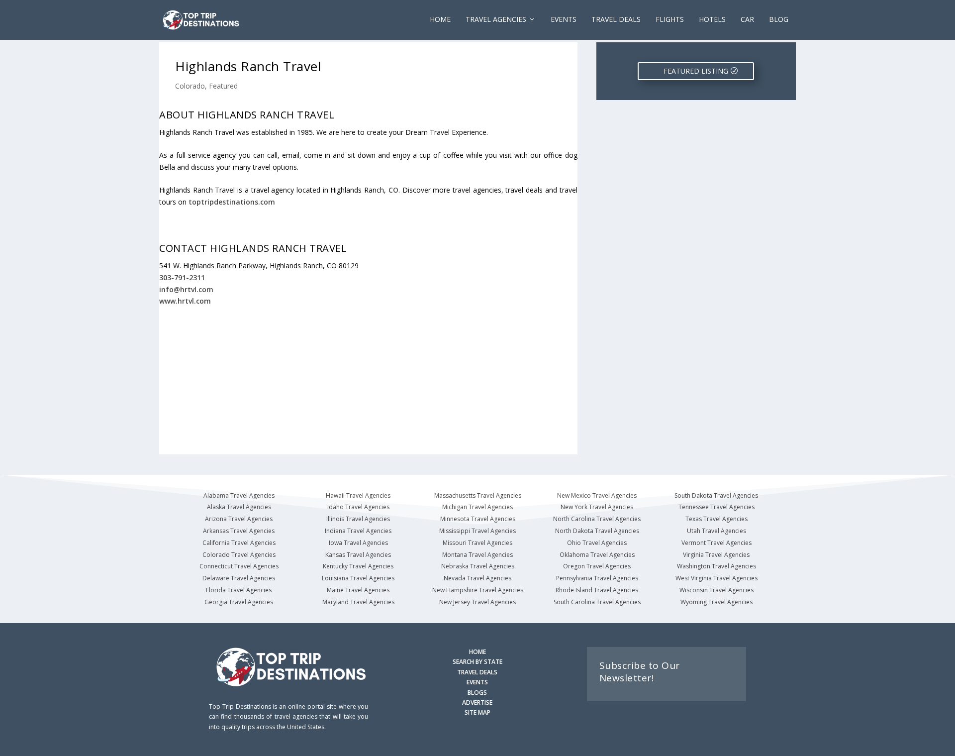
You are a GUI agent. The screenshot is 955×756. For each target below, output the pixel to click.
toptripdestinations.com (232, 202)
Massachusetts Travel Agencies (477, 495)
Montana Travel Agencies (477, 554)
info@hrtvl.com (186, 289)
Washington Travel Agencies (716, 566)
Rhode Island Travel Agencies (597, 590)
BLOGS (477, 692)
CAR (747, 19)
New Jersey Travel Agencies (477, 602)
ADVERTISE (477, 702)
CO (393, 190)
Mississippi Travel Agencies (477, 531)
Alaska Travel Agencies (239, 507)
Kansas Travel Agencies (358, 554)
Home (440, 19)
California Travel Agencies (239, 543)
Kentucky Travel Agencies (358, 566)
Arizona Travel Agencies (239, 519)
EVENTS (563, 19)
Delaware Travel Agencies (238, 578)
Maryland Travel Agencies (358, 602)
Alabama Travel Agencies (239, 495)
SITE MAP (477, 712)
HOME (477, 652)
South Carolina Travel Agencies (597, 602)
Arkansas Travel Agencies (239, 531)
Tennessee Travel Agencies (716, 507)
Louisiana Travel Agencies (358, 578)
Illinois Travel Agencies (358, 519)
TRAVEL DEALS (477, 672)
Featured (223, 86)
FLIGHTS (670, 19)
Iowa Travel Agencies (358, 543)
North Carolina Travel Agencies (597, 519)
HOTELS (712, 19)
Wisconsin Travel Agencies (716, 590)
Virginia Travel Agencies (716, 554)
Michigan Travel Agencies (477, 507)
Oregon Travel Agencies (597, 566)
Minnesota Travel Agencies (477, 519)
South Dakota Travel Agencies (716, 495)
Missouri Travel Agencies (477, 543)
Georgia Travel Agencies (238, 602)
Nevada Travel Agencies (477, 578)
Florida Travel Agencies (239, 590)
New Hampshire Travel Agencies (477, 590)
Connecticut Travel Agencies (239, 566)
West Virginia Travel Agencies (716, 578)
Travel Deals (616, 19)
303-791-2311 (182, 277)
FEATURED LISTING (696, 71)
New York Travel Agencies (597, 507)
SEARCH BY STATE (477, 661)
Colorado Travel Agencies (239, 554)
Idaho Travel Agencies (358, 507)
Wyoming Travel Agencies (716, 602)
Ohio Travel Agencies (597, 543)
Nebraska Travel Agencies (477, 566)
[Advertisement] (368, 380)
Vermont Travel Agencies (716, 543)
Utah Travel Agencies (716, 531)
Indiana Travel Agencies (358, 531)
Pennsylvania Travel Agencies (597, 578)
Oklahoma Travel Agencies (597, 554)
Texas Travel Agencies (716, 519)
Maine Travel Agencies (358, 590)
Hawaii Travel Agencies (358, 495)
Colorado (190, 86)
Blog (778, 19)
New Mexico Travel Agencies (597, 495)
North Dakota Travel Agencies (597, 531)
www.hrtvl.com (185, 301)
